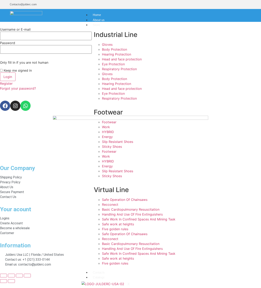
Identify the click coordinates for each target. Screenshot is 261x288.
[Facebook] (5, 106)
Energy (107, 137)
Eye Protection (113, 64)
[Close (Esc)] (27, 275)
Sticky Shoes (112, 147)
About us (99, 20)
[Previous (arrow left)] (3, 281)
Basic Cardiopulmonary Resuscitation (130, 209)
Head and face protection (122, 59)
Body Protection (114, 49)
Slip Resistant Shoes (117, 142)
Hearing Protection (116, 54)
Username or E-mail (15, 29)
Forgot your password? (18, 88)
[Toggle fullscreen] (11, 275)
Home (97, 15)
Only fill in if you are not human (24, 62)
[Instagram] (15, 106)
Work (106, 127)
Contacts (99, 272)
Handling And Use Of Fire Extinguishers (132, 214)
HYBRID (108, 132)
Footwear (109, 122)
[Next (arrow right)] (11, 281)
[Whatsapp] (25, 106)
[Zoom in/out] (3, 275)
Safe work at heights (118, 224)
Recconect (110, 204)
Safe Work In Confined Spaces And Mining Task (138, 219)
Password (7, 42)
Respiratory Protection (119, 69)
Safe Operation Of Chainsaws (124, 200)
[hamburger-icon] (176, 14)
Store (96, 25)
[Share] (19, 275)
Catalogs (99, 277)
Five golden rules (115, 229)
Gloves (107, 44)
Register (6, 83)
